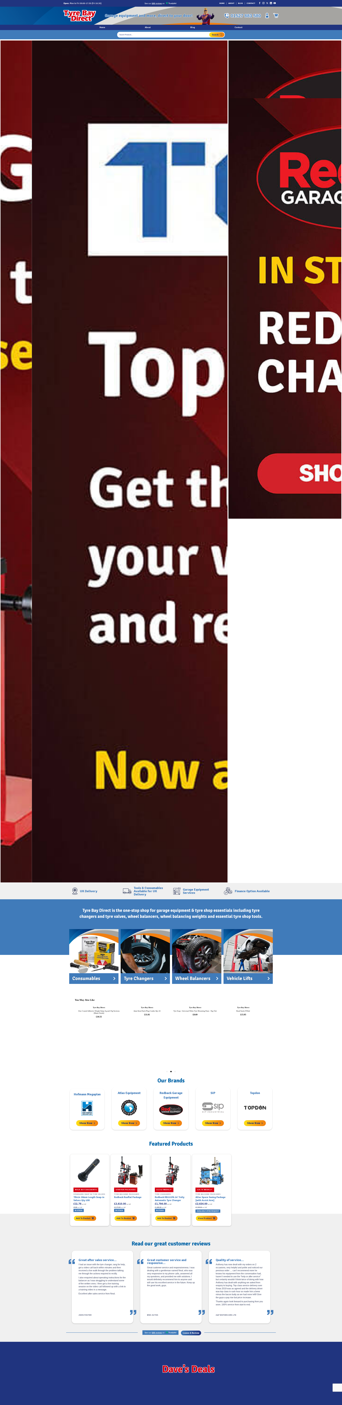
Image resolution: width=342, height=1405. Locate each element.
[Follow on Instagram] (263, 3)
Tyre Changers (138, 978)
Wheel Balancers (192, 978)
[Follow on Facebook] (260, 3)
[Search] (217, 35)
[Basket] (276, 15)
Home (222, 3)
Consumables (86, 978)
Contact (251, 3)
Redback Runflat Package (127, 1199)
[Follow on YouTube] (275, 3)
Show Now (85, 1125)
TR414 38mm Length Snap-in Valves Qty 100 (88, 1201)
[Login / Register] (267, 15)
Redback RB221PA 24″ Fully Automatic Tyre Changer (169, 1201)
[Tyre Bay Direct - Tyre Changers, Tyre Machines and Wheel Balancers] (82, 16)
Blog (240, 3)
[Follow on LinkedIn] (271, 3)
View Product (205, 1220)
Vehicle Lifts (239, 978)
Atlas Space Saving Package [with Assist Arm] (210, 1201)
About (231, 3)
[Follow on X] (267, 3)
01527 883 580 (246, 15)
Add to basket (83, 1220)
